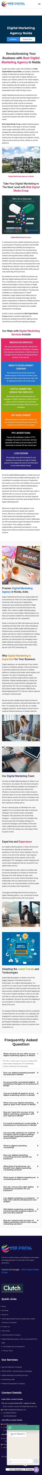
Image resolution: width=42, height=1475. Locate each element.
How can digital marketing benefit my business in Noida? (19, 1074)
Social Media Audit (8, 1379)
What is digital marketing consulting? (15, 1146)
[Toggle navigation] (39, 4)
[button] (21, 1055)
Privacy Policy (8, 1351)
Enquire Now (27, 39)
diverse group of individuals (18, 807)
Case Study (6, 1331)
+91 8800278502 (9, 1413)
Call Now (13, 39)
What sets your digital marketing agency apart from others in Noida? (19, 1104)
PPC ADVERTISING (21, 433)
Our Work (5, 1310)
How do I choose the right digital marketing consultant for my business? (18, 1188)
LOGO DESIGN (21, 453)
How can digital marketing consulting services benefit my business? (17, 1157)
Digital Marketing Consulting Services (15, 1375)
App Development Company (12, 1367)
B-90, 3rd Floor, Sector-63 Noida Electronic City (20, 1406)
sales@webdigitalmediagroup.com (15, 1424)
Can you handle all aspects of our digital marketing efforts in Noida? (19, 1094)
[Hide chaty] (36, 1469)
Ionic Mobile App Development (14, 1346)
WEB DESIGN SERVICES (21, 342)
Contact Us (6, 1327)
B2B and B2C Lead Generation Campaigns (17, 1371)
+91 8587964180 (9, 1416)
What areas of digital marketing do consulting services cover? (19, 1178)
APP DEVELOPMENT (21, 415)
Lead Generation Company (11, 1335)
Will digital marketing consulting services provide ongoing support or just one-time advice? (20, 1211)
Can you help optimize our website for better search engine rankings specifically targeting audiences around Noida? (19, 1135)
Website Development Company (13, 1383)
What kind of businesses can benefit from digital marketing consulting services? (17, 1168)
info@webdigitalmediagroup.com (14, 1410)
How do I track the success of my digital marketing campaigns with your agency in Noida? (18, 1114)
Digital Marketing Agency (17, 475)
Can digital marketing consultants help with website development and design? (19, 1200)
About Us (5, 1315)
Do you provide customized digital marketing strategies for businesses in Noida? (21, 1084)
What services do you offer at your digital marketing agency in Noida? (19, 1054)
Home (4, 1306)
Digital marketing (8, 664)
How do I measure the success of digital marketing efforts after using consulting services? (19, 1222)
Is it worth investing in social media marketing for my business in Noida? (20, 1124)
